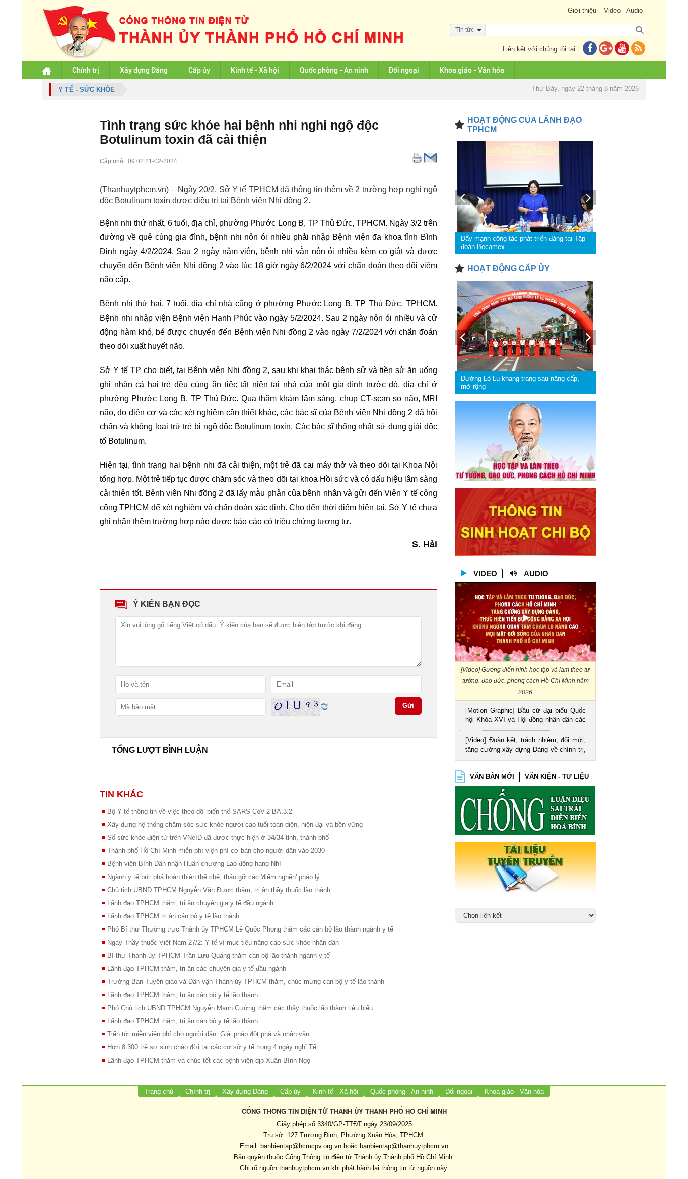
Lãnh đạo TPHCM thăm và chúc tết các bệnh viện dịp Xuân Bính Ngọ (208, 1060)
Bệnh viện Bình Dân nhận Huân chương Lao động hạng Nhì (194, 863)
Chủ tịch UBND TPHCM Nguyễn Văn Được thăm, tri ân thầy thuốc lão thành (218, 890)
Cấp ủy (199, 70)
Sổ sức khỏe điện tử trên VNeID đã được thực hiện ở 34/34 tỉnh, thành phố (218, 837)
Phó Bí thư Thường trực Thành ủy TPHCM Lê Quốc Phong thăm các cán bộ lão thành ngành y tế (250, 929)
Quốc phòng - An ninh (334, 70)
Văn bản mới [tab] (492, 776)
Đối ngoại (404, 70)
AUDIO (536, 573)
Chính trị (85, 70)
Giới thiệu (582, 10)
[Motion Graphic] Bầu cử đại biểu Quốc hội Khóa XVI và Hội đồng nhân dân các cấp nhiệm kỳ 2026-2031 (525, 716)
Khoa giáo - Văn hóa (472, 70)
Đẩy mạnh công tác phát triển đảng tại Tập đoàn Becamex (523, 243)
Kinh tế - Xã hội (255, 70)
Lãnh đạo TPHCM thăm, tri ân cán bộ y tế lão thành (182, 995)
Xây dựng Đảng (144, 70)
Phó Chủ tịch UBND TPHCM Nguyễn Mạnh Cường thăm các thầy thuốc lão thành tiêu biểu (240, 1008)
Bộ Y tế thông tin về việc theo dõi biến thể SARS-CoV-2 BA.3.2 (199, 811)
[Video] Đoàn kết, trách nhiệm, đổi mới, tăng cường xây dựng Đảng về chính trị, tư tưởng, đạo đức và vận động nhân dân (525, 745)
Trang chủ (158, 1091)
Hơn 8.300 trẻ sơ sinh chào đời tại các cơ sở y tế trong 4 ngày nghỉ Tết (212, 1047)
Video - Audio (623, 10)
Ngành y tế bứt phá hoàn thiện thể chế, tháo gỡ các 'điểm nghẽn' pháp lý (213, 877)
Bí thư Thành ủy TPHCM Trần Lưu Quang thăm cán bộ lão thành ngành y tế (218, 955)
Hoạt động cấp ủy (508, 268)
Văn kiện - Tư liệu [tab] (557, 776)
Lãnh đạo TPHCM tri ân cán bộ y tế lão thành (173, 916)
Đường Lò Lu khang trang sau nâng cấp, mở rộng (520, 382)
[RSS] (638, 49)
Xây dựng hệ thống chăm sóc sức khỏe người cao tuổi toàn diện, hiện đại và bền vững (235, 824)
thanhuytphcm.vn (304, 1168)
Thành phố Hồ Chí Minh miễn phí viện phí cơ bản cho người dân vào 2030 (216, 850)
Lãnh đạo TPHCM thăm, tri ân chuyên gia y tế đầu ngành (190, 903)
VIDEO (485, 573)
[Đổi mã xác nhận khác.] (324, 706)
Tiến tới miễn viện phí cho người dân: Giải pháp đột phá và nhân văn (208, 1034)
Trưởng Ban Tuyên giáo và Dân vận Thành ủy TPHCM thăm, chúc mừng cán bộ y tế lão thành (245, 981)
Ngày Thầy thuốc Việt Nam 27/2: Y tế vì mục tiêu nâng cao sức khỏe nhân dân (223, 942)
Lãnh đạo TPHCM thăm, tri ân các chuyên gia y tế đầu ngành (196, 968)
